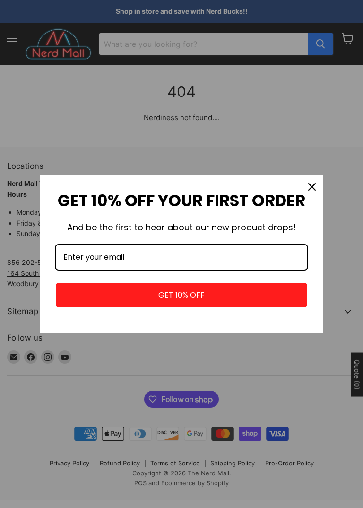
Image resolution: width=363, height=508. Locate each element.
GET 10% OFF (181, 294)
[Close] (312, 186)
